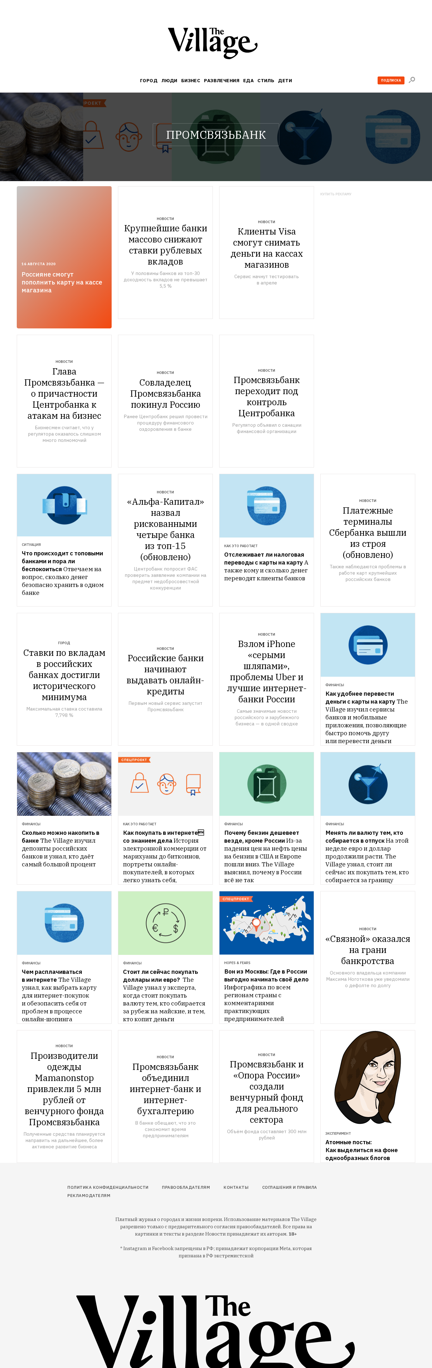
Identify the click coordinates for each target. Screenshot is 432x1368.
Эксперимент (338, 1133)
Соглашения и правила (289, 1187)
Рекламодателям (88, 1195)
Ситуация (31, 544)
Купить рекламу (336, 194)
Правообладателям (186, 1187)
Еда (248, 80)
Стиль (265, 80)
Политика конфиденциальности (108, 1187)
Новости (165, 219)
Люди (169, 80)
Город (148, 80)
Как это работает (241, 546)
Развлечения (221, 80)
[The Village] (216, 45)
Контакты (236, 1187)
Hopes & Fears (237, 963)
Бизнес (191, 80)
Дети (285, 80)
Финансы (334, 685)
